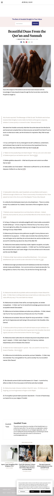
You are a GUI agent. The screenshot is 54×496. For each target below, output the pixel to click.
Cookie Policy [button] (21, 488)
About (4, 492)
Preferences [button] (47, 488)
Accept (43, 491)
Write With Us (15, 492)
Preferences (22, 491)
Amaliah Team (21, 39)
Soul (27, 39)
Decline (32, 491)
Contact (9, 492)
